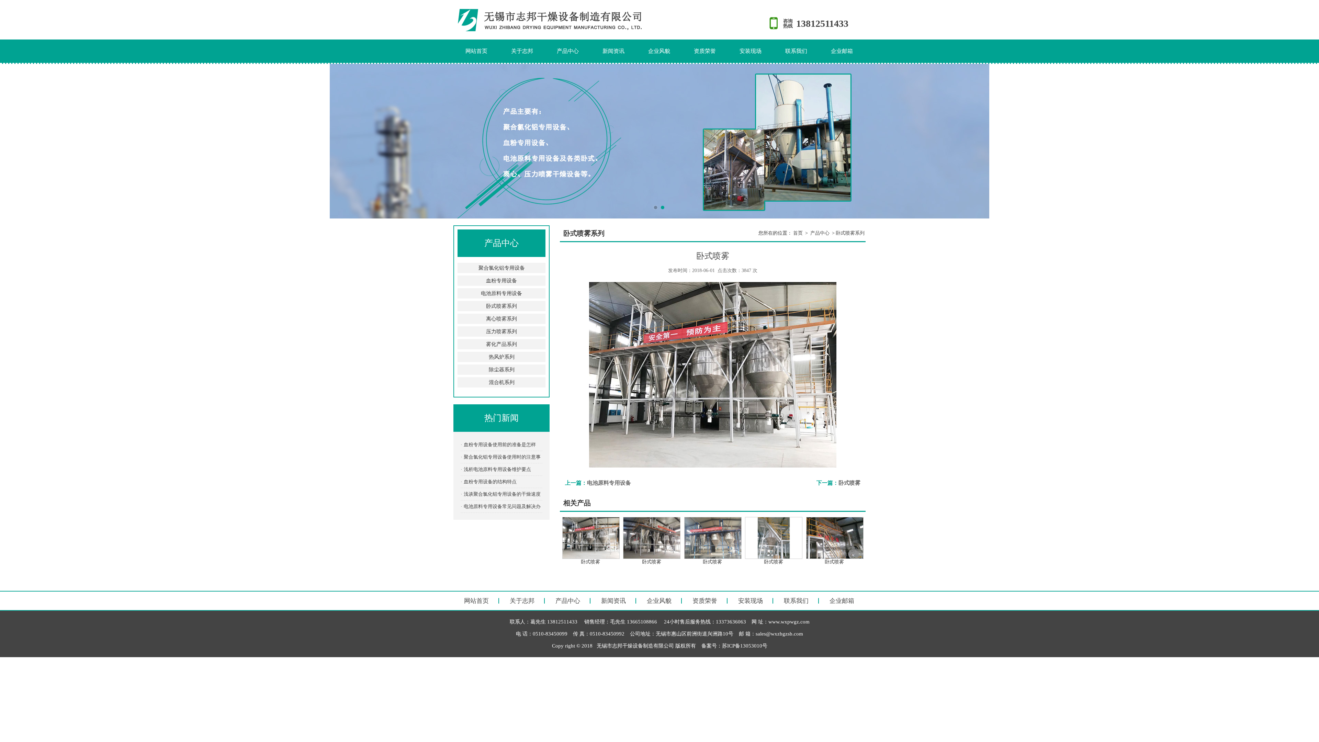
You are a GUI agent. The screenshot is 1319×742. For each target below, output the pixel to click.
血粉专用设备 (501, 280)
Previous (12, 141)
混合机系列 (502, 382)
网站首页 (476, 51)
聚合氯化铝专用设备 (501, 268)
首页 (798, 233)
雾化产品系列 (501, 344)
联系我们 (796, 51)
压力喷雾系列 (501, 331)
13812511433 (822, 23)
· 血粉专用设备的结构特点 (489, 481)
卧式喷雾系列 (501, 306)
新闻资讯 (613, 51)
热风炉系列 (502, 357)
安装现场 (751, 51)
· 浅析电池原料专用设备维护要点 (496, 469)
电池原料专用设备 (501, 293)
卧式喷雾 (849, 483)
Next (1307, 141)
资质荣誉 (705, 51)
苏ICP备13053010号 (744, 646)
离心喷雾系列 (501, 319)
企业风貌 (659, 51)
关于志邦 (522, 51)
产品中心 (568, 51)
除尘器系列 (502, 369)
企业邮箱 (842, 51)
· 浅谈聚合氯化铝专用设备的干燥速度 (501, 494)
